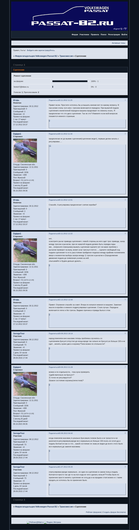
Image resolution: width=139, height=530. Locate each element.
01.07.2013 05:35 (65, 467)
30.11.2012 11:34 (65, 134)
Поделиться (53, 100)
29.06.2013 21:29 (65, 367)
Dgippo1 (17, 134)
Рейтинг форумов (93, 512)
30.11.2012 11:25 (65, 100)
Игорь (16, 100)
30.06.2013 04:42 (65, 433)
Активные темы (118, 43)
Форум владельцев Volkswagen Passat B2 (36, 56)
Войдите (30, 50)
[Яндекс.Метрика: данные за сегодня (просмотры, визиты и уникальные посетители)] (52, 522)
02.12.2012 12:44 (65, 300)
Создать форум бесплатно (114, 512)
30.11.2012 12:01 (65, 200)
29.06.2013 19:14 (65, 333)
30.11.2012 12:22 (65, 233)
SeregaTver (19, 333)
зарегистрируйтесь (46, 50)
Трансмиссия (66, 56)
